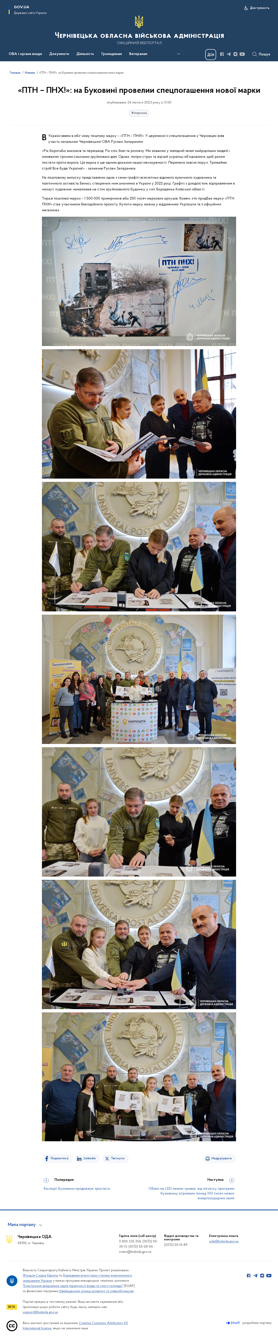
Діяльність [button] (85, 54)
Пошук (264, 55)
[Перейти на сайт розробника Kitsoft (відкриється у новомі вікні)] (233, 1322)
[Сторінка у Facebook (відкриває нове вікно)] (222, 54)
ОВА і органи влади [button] (25, 54)
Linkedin (90, 1158)
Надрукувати (222, 1158)
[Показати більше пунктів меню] (178, 54)
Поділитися (59, 1158)
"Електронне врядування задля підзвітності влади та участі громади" (73, 1286)
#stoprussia (139, 113)
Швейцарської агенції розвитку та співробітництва (96, 1291)
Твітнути (117, 1158)
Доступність (259, 8)
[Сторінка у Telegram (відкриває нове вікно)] (228, 54)
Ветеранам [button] (138, 54)
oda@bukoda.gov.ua (223, 1241)
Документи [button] (59, 54)
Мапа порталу (22, 1225)
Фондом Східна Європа (40, 1275)
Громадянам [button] (111, 54)
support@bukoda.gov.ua (40, 1312)
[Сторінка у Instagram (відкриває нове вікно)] (235, 54)
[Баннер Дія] (210, 54)
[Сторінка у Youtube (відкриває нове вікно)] (242, 54)
